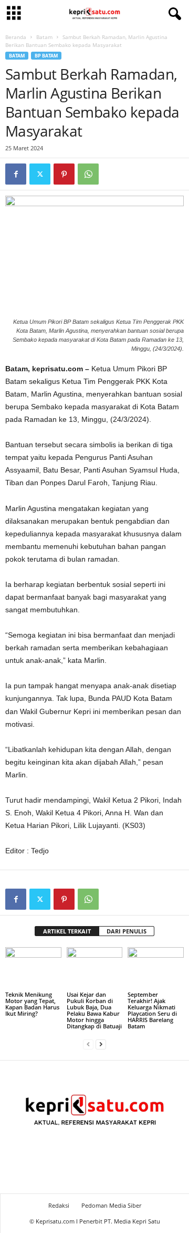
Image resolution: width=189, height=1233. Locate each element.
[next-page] (101, 1043)
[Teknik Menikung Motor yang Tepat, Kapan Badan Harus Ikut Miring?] (33, 968)
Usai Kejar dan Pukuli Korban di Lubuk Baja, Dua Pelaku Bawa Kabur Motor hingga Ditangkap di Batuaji (94, 1010)
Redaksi (58, 1205)
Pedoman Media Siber (111, 1205)
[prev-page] (88, 1043)
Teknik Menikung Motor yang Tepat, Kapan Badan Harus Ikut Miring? (32, 1003)
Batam (44, 37)
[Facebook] (15, 174)
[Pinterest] (64, 174)
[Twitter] (39, 174)
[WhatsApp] (88, 174)
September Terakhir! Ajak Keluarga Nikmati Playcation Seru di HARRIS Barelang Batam (152, 1010)
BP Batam (46, 55)
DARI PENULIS (126, 931)
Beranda (15, 37)
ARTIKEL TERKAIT (67, 931)
